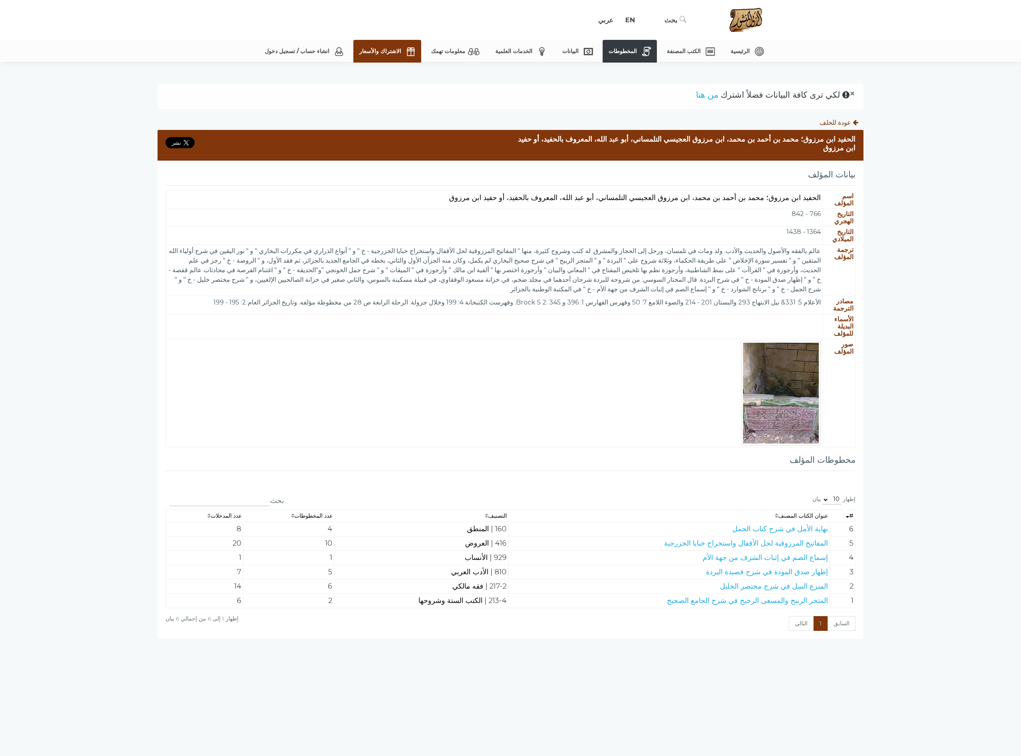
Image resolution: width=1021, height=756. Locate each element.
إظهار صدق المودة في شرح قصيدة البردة (767, 571)
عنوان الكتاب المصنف (803, 515)
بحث (672, 20)
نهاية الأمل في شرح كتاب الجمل (780, 528)
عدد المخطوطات (313, 515)
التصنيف (497, 515)
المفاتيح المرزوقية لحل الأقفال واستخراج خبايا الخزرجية (746, 543)
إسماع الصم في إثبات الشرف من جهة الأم (765, 557)
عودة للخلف (836, 122)
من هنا (707, 95)
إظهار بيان (833, 499)
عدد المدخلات (226, 515)
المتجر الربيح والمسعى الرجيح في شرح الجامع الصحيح (747, 600)
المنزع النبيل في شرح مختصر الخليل (774, 586)
